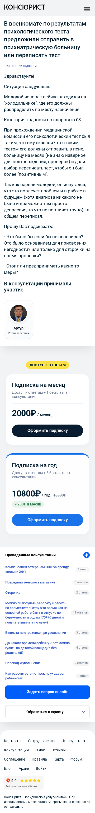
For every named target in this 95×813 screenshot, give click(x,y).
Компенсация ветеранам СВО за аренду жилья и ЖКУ (37, 569)
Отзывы (58, 750)
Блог (8, 768)
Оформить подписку (47, 430)
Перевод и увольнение (23, 663)
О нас (40, 750)
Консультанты (75, 741)
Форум (76, 759)
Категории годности (21, 66)
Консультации (16, 750)
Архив (24, 768)
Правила (39, 759)
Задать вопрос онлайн (47, 691)
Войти (41, 768)
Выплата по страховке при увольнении (35, 633)
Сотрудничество (42, 741)
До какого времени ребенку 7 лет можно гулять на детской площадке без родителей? (37, 647)
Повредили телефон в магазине (30, 582)
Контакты (12, 741)
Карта (59, 759)
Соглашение (14, 759)
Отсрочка (12, 593)
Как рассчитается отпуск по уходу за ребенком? (34, 675)
